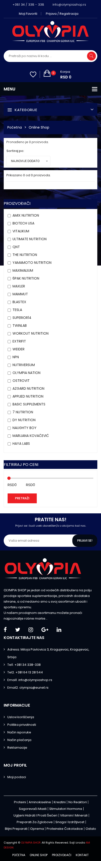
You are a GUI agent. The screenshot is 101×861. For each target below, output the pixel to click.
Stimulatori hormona (65, 808)
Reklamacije (17, 747)
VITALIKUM (21, 231)
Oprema (37, 828)
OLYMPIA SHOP (30, 843)
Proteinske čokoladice (65, 828)
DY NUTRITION (24, 419)
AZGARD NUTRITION (28, 388)
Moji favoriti (28, 13)
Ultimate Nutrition (30, 239)
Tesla (17, 309)
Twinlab (20, 325)
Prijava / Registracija (62, 13)
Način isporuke (19, 732)
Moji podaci (16, 777)
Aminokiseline (40, 802)
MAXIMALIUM (23, 270)
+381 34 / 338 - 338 (28, 4)
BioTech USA (23, 223)
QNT (16, 246)
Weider (19, 349)
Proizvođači (61, 855)
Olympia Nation (26, 372)
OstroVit (21, 380)
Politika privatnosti (21, 724)
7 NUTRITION (23, 412)
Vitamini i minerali (74, 815)
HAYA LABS (21, 443)
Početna (14, 127)
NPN (16, 357)
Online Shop (39, 127)
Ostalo (91, 828)
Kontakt (82, 855)
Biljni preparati (16, 828)
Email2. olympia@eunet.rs (28, 687)
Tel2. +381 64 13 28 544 (25, 672)
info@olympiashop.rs (69, 4)
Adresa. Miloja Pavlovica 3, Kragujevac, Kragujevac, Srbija (48, 653)
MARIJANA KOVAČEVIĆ (31, 435)
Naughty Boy (25, 427)
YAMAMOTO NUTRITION (32, 262)
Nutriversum (24, 364)
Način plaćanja (19, 740)
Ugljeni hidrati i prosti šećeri (35, 815)
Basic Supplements (29, 404)
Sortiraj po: (15, 150)
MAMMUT (20, 294)
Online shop (39, 855)
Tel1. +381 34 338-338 (24, 664)
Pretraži (22, 498)
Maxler (19, 286)
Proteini (20, 802)
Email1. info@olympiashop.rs (29, 680)
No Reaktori (77, 802)
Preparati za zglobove (35, 822)
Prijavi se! (84, 540)
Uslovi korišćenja (20, 717)
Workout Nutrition (31, 333)
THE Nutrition (25, 254)
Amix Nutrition (26, 215)
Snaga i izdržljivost (69, 822)
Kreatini (60, 802)
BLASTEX (19, 301)
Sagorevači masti (33, 808)
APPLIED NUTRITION (28, 396)
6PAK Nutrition (26, 278)
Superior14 (22, 317)
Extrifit (19, 341)
